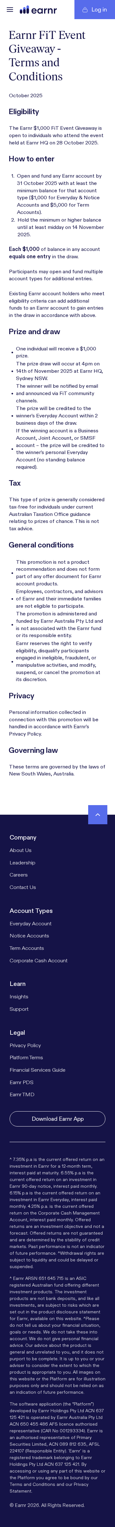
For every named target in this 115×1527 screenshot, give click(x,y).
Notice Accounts (29, 935)
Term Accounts (27, 948)
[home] (38, 9)
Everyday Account (30, 923)
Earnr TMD (22, 1094)
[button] (10, 9)
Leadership (22, 862)
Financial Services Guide (37, 1070)
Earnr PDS (22, 1082)
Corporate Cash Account (38, 960)
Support (19, 1009)
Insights (19, 996)
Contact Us (23, 887)
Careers (19, 874)
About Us (21, 850)
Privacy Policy (25, 1045)
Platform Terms (26, 1057)
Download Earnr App (58, 1119)
